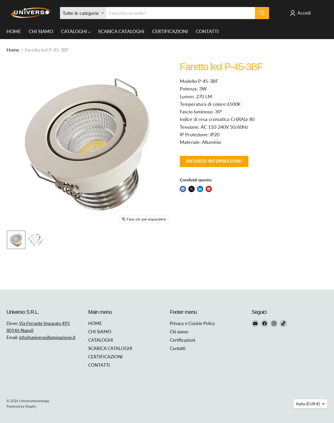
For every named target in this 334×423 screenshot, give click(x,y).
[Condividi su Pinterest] (209, 189)
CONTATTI (207, 31)
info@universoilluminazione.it (47, 337)
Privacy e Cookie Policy (192, 323)
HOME (14, 31)
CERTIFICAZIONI (170, 31)
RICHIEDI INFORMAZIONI (214, 161)
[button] (16, 240)
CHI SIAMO (41, 31)
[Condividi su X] (191, 189)
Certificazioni (182, 340)
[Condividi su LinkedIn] (200, 189)
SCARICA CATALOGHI (121, 31)
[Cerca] (262, 13)
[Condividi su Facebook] (183, 189)
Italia (308, 403)
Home (13, 50)
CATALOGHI (74, 31)
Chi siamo (179, 331)
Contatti (178, 348)
